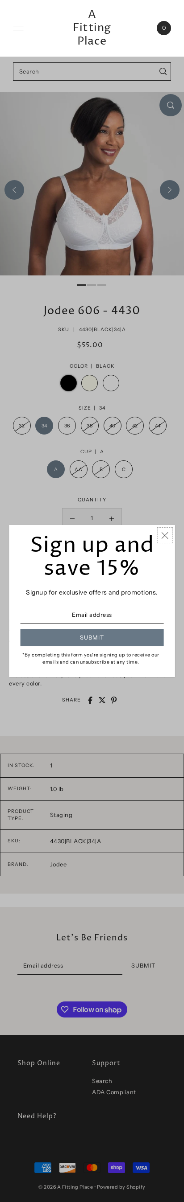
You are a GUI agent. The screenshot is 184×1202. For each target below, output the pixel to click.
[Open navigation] (18, 28)
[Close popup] (164, 535)
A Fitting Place (92, 28)
